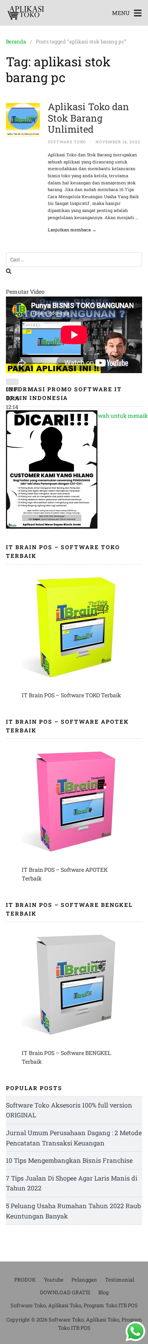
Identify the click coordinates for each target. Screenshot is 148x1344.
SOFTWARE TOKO (67, 142)
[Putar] (12, 382)
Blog (103, 1292)
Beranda (16, 41)
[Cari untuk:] (74, 259)
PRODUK (25, 1279)
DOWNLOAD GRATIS (65, 1292)
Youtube (54, 1279)
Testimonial (119, 1279)
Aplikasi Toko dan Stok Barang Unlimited (88, 118)
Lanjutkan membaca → (72, 230)
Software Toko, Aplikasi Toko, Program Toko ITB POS (74, 1305)
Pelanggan (84, 1279)
